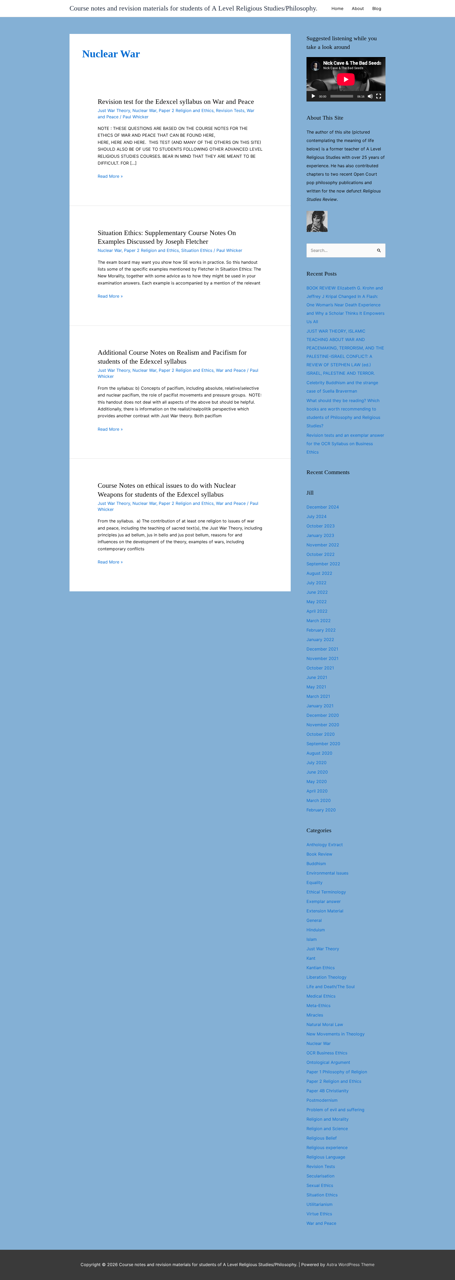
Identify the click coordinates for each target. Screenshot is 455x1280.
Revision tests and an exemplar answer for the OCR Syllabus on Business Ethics (345, 444)
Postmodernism (322, 1100)
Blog (376, 8)
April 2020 (317, 791)
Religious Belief (321, 1138)
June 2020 (317, 772)
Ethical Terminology (326, 892)
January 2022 (320, 639)
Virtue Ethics (319, 1213)
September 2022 (323, 563)
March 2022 (318, 620)
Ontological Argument (328, 1062)
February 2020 (321, 809)
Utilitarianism (319, 1204)
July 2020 (316, 762)
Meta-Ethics (318, 1005)
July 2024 (316, 516)
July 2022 (316, 582)
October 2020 (320, 734)
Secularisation (320, 1176)
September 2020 (323, 743)
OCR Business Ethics (326, 1052)
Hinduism (315, 929)
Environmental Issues (327, 873)
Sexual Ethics (319, 1185)
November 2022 (322, 544)
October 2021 (320, 668)
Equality (314, 882)
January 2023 (320, 535)
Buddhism (316, 863)
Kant (310, 958)
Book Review (319, 854)
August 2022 (319, 573)
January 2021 (319, 705)
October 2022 (320, 554)
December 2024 (322, 507)
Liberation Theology (326, 977)
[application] (345, 79)
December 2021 (322, 649)
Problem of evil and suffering (335, 1109)
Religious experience (327, 1147)
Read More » (110, 176)
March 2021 (318, 696)
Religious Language (325, 1157)
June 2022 (317, 592)
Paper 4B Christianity (327, 1090)
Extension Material (324, 910)
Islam (311, 939)
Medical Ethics (320, 996)
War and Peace (231, 370)
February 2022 (321, 630)
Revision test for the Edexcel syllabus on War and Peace (176, 101)
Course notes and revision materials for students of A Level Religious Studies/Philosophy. (194, 8)
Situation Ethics (196, 250)
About (358, 8)
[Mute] (370, 96)
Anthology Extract (324, 844)
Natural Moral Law (324, 1024)
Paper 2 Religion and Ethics (186, 110)
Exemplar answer (323, 901)
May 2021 (316, 686)
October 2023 (320, 526)
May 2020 (316, 781)
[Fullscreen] (378, 96)
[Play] (313, 96)
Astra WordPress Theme (350, 1264)
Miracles (314, 1015)
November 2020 (322, 724)
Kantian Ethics (320, 967)
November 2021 (322, 658)
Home (337, 8)
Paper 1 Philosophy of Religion (336, 1071)
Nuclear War (144, 110)
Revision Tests (230, 110)
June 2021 (316, 677)
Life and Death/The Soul (330, 986)
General (314, 920)
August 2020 (319, 753)
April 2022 (317, 611)
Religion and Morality (327, 1119)
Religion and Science (327, 1128)
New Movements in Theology (335, 1034)
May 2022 (316, 601)
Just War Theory (114, 110)
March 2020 (318, 800)
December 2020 (322, 715)
